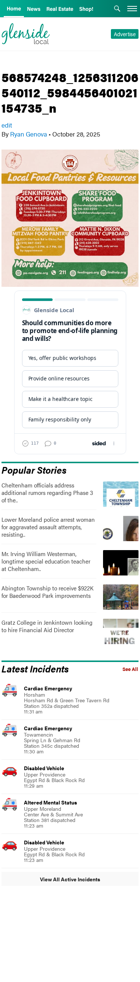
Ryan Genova (29, 133)
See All (130, 669)
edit (6, 124)
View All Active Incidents (70, 879)
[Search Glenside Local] (117, 9)
